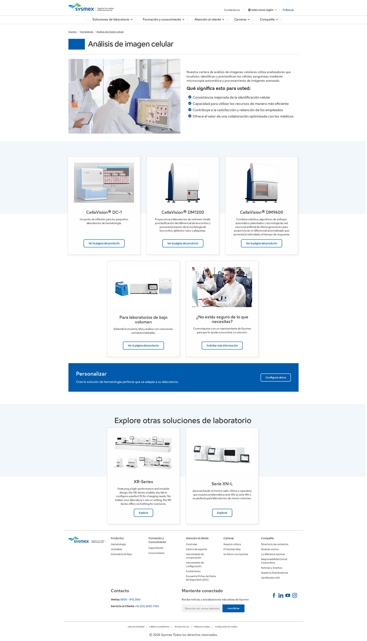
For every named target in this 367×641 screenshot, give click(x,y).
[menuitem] (111, 20)
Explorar (222, 513)
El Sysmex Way (232, 549)
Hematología (118, 544)
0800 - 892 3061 (130, 599)
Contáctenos (232, 10)
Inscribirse (233, 608)
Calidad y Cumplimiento (159, 627)
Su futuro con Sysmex (235, 554)
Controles (191, 544)
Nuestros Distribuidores (274, 572)
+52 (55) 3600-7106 (147, 606)
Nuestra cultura (232, 544)
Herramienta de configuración (195, 564)
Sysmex (72, 31)
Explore (143, 513)
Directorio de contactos (274, 544)
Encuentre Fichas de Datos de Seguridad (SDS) (201, 578)
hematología (86, 31)
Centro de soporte (196, 549)
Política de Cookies (202, 627)
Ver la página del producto (104, 243)
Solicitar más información (222, 345)
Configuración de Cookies (226, 627)
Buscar (289, 10)
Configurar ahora (276, 377)
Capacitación (156, 548)
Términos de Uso (181, 627)
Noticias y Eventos (271, 567)
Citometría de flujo (121, 554)
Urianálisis (116, 549)
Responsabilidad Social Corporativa (274, 561)
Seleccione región (262, 10)
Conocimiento (157, 553)
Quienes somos (269, 549)
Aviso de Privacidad (136, 627)
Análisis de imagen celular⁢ (110, 31)
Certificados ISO (270, 577)
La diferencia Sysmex (273, 554)
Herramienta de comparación (195, 556)
